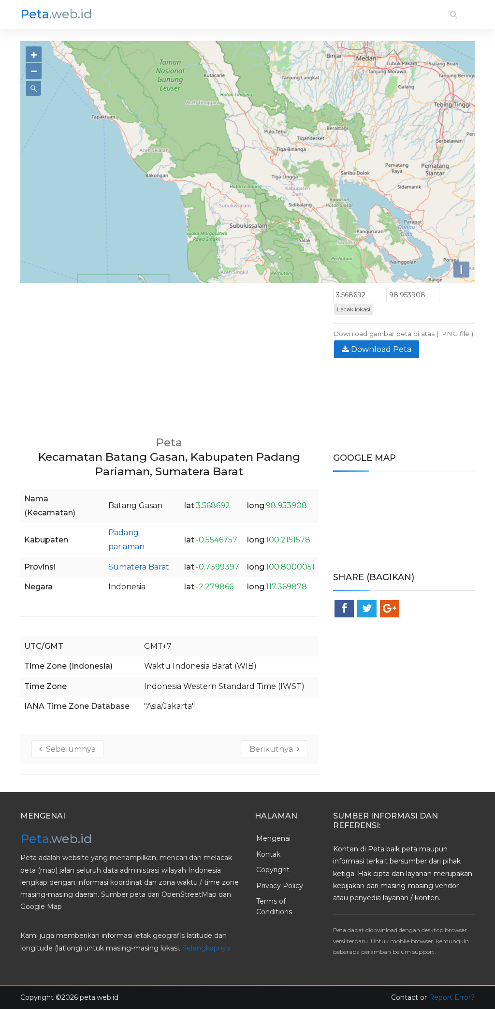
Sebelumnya (69, 749)
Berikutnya (273, 749)
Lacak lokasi (353, 309)
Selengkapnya (206, 948)
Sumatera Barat (138, 566)
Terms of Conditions (274, 906)
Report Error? (452, 997)
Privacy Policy (279, 885)
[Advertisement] (169, 355)
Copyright (273, 869)
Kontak (268, 854)
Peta (56, 14)
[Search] (453, 14)
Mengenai (273, 838)
